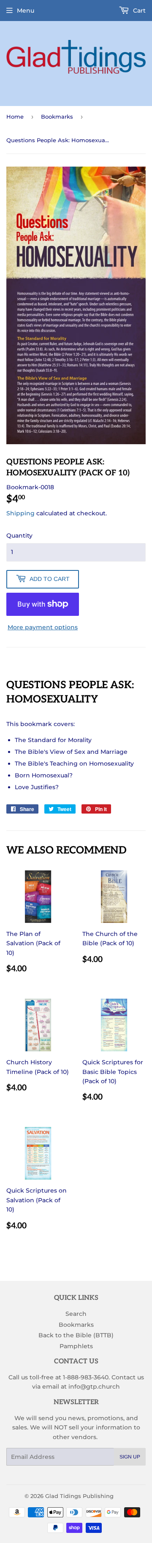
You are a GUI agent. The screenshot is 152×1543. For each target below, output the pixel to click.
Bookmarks (57, 116)
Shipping (20, 513)
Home (15, 116)
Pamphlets (76, 1346)
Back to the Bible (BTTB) (76, 1335)
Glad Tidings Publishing (79, 1496)
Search (76, 1314)
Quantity (19, 535)
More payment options (43, 627)
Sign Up (129, 1457)
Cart (138, 10)
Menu (25, 10)
